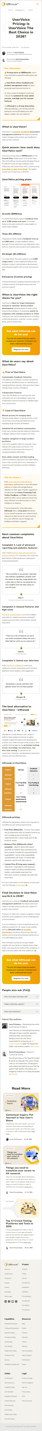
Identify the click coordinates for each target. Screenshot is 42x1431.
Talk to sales (8, 1296)
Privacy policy (26, 1392)
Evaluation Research (10, 1396)
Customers (7, 1278)
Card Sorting (8, 1342)
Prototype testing (9, 1337)
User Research (25, 47)
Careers (6, 1287)
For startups (25, 1305)
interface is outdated (13, 665)
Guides (24, 1328)
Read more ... (28, 1187)
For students (26, 1310)
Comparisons (26, 1283)
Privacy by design (27, 1378)
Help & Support (27, 1355)
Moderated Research (10, 1324)
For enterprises (26, 1296)
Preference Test (9, 1355)
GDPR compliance (27, 1383)
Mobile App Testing (10, 1351)
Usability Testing (9, 1387)
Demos (24, 1278)
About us (7, 1269)
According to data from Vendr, (15, 169)
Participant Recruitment (11, 1328)
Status (24, 1364)
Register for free (21, 349)
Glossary (24, 1346)
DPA (23, 1396)
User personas (8, 1405)
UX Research (8, 1378)
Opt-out (24, 1387)
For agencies (26, 1301)
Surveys (6, 1360)
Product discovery (9, 1401)
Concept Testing (9, 1419)
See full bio (35, 1046)
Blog (23, 1324)
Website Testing (9, 1333)
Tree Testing (8, 1346)
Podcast (24, 1333)
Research (25, 1337)
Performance (26, 1360)
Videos (24, 1342)
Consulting (7, 1292)
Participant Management (11, 1364)
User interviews (9, 1383)
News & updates (27, 1351)
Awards (6, 1283)
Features (24, 1269)
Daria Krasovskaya (22, 59)
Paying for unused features (12, 615)
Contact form (8, 1274)
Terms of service (27, 1401)
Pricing (24, 1274)
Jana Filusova (19, 52)
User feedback (8, 1392)
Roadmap (25, 1292)
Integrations (25, 1287)
